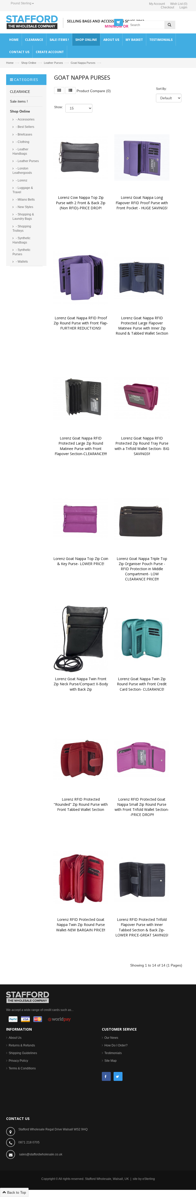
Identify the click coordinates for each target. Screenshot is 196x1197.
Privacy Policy (18, 1060)
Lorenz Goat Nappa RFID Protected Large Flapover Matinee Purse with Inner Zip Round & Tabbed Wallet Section (142, 325)
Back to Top (16, 1192)
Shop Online (28, 62)
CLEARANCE (20, 92)
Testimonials (113, 1053)
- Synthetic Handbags (21, 240)
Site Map (110, 1060)
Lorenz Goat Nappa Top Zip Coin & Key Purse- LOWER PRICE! (81, 561)
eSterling (148, 1179)
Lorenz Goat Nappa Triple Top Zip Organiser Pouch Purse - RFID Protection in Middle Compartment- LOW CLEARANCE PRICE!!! (142, 569)
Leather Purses (53, 62)
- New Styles (24, 207)
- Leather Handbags (20, 151)
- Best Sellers (24, 127)
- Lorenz (21, 180)
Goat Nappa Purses (83, 62)
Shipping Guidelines (23, 1053)
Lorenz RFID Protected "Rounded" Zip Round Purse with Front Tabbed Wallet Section (81, 804)
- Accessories (24, 119)
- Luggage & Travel (23, 190)
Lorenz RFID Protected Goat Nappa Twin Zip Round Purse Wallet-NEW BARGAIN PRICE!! (81, 924)
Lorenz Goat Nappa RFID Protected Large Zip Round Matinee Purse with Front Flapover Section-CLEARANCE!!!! (81, 446)
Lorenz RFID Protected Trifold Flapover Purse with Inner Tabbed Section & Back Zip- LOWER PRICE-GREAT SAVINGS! (141, 927)
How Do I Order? (116, 1045)
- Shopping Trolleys (22, 229)
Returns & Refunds (22, 1045)
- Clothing (22, 142)
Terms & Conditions (22, 1068)
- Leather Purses (27, 161)
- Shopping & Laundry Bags (23, 217)
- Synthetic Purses (21, 252)
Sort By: (161, 89)
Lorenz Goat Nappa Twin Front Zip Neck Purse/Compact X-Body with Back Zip (81, 683)
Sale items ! (19, 101)
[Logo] (27, 997)
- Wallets (21, 261)
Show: (58, 107)
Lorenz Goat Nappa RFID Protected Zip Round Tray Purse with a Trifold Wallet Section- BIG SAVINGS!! (142, 446)
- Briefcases (23, 134)
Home (10, 62)
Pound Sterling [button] (21, 3)
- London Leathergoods (22, 171)
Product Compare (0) (94, 91)
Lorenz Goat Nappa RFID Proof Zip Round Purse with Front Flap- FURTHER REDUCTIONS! (81, 323)
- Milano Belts (25, 199)
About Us (15, 1038)
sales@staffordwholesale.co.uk (40, 1154)
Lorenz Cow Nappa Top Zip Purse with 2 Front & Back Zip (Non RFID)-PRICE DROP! (81, 202)
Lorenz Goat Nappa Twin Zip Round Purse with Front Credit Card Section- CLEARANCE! (142, 683)
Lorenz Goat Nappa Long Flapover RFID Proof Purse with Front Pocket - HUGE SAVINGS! (142, 202)
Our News (111, 1038)
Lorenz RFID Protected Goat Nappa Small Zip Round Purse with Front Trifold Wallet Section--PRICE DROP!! (142, 807)
